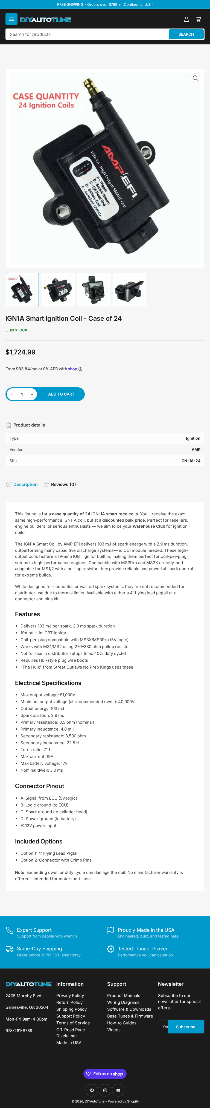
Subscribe (185, 1026)
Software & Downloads (129, 1009)
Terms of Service (73, 1022)
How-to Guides (121, 1022)
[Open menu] (11, 19)
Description (25, 484)
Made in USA (68, 1042)
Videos (114, 1029)
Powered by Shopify (123, 1101)
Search (186, 34)
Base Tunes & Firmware (130, 1016)
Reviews (63, 484)
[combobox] (105, 34)
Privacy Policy (70, 995)
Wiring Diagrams (123, 1002)
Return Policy (69, 1002)
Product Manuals (123, 995)
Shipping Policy (71, 1009)
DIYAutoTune (94, 1101)
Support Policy (70, 1016)
